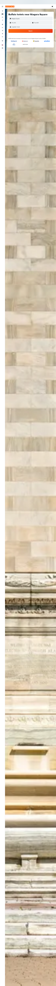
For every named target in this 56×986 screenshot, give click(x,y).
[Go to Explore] (2, 33)
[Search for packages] (2, 20)
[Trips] (2, 40)
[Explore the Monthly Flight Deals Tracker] (2, 30)
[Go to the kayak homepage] (9, 6)
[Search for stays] (2, 14)
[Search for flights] (2, 11)
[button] (2, 6)
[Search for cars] (2, 17)
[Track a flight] (2, 36)
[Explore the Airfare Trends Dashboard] (2, 27)
